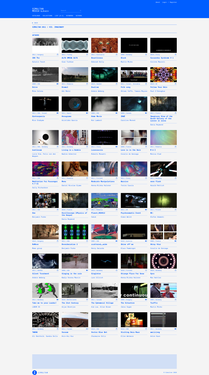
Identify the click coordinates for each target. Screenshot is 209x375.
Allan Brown (105, 307)
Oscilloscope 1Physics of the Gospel (74, 214)
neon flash (155, 181)
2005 (93, 241)
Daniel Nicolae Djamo (71, 185)
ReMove (35, 244)
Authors (79, 16)
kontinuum (37, 150)
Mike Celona (37, 91)
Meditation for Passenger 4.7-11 (44, 182)
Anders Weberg (97, 91)
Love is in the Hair (131, 150)
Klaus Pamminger (128, 248)
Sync (152, 274)
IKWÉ (123, 116)
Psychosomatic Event (131, 213)
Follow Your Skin (158, 87)
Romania (70, 84)
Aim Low (94, 307)
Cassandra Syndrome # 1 (162, 58)
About (158, 2)
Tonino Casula (127, 185)
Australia (100, 55)
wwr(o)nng (155, 332)
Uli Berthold (38, 336)
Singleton (96, 274)
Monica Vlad (155, 154)
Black (123, 58)
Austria (129, 241)
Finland (99, 178)
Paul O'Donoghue (157, 91)
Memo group (37, 248)
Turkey (69, 55)
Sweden (99, 84)
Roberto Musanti (98, 154)
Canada (128, 113)
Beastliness (97, 58)
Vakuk (93, 217)
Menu (64, 181)
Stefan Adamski (157, 217)
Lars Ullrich (97, 278)
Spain (69, 113)
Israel (128, 84)
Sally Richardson (40, 188)
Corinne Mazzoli (157, 62)
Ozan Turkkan (67, 62)
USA (38, 84)
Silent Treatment (40, 274)
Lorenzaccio (97, 150)
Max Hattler (155, 278)
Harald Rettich (157, 185)
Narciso (124, 181)
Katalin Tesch (38, 62)
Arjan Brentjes (68, 307)
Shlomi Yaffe (127, 91)
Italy (158, 55)
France (158, 113)
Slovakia (136, 84)
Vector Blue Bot (99, 332)
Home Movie (96, 116)
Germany (129, 55)
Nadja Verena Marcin (71, 278)
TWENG (34, 332)
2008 (122, 55)
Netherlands (72, 300)
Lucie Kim (36, 154)
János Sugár (126, 307)
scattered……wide (99, 244)
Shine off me (127, 244)
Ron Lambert (96, 120)
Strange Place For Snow (132, 274)
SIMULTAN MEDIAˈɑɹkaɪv (40, 9)
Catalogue (36, 16)
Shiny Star (155, 244)
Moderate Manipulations (102, 181)
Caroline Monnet (128, 120)
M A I (153, 150)
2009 (34, 84)
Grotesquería (38, 116)
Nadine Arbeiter (69, 154)
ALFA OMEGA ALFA (70, 58)
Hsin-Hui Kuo (67, 336)
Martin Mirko (127, 62)
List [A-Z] (59, 16)
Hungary (40, 55)
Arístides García (69, 120)
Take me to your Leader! (44, 303)
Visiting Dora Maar (130, 332)
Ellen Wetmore (127, 336)
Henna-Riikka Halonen (101, 185)
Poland (158, 210)
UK (156, 84)
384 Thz (36, 58)
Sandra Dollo (52, 336)
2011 (34, 55)
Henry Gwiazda (97, 248)
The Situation (128, 303)
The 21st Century (70, 303)
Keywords (69, 16)
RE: (151, 213)
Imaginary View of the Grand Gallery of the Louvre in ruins (161, 118)
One (33, 213)
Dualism (95, 87)
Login (164, 2)
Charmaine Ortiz (98, 336)
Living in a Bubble (71, 150)
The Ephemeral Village (102, 303)
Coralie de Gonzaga (129, 154)
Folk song (125, 87)
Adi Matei (66, 91)
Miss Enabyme (38, 120)
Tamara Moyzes (141, 91)
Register (173, 2)
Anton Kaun (155, 336)
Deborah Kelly (97, 62)
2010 (152, 55)
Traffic (154, 303)
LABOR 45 (36, 307)
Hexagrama (66, 116)
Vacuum (65, 332)
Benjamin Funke (39, 217)
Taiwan (69, 329)
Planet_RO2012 (98, 213)
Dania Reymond (156, 125)
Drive (34, 87)
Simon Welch (126, 217)
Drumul (65, 87)
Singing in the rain (72, 274)
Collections (47, 16)
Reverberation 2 (70, 244)
